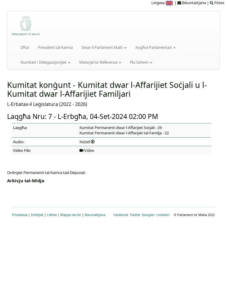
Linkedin (163, 214)
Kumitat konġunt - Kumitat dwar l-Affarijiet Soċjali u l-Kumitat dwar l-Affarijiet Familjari (107, 89)
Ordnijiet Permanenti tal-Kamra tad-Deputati (46, 172)
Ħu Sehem (139, 62)
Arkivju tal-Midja (25, 180)
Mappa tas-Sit (70, 214)
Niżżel (85, 141)
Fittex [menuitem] (218, 2)
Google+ (148, 214)
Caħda (52, 214)
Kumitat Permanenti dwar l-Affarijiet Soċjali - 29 (121, 127)
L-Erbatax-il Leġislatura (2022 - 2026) (47, 104)
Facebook (121, 214)
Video (88, 150)
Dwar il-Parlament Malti (103, 47)
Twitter (135, 214)
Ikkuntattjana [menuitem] (193, 2)
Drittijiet (37, 214)
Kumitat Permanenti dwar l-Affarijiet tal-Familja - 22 (124, 133)
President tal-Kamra (55, 47)
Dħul (25, 47)
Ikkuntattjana (95, 214)
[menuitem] (170, 2)
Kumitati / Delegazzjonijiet (44, 62)
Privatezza (19, 214)
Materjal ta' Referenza (98, 62)
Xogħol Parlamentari (154, 47)
